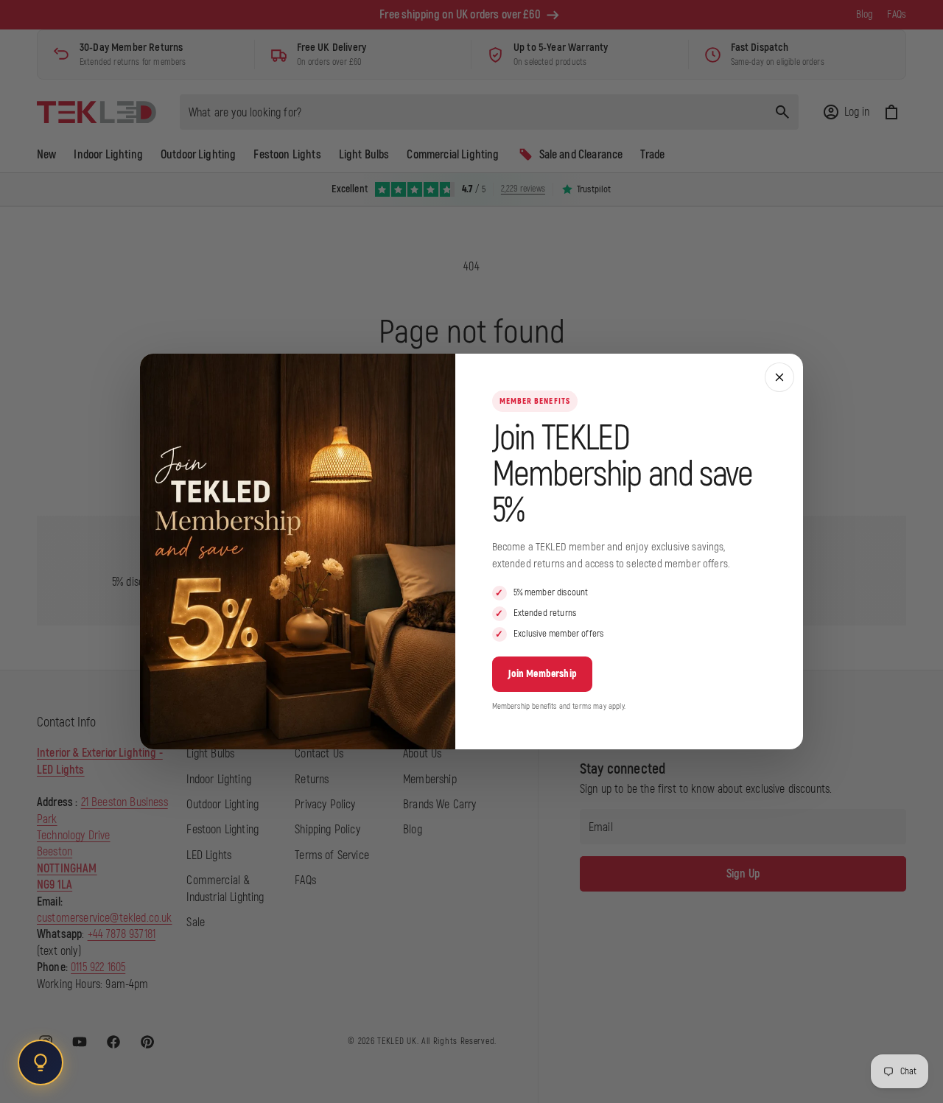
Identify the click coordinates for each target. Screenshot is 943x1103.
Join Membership (542, 674)
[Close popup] (779, 377)
